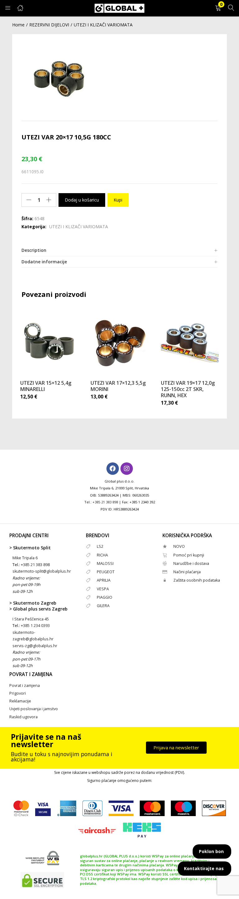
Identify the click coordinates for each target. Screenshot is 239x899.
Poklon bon (211, 851)
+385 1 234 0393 (35, 625)
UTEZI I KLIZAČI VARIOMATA (103, 25)
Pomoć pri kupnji (188, 555)
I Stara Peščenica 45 (30, 619)
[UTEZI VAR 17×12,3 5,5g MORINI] (119, 341)
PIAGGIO (104, 597)
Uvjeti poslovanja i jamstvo (33, 708)
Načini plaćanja (187, 571)
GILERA (103, 605)
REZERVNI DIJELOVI (49, 25)
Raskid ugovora (23, 717)
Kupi (118, 200)
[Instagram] (126, 468)
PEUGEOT (106, 571)
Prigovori (17, 693)
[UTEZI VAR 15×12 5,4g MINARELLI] (49, 341)
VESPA (103, 589)
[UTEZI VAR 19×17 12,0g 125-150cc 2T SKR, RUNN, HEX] (190, 341)
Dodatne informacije (44, 262)
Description (33, 250)
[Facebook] (112, 468)
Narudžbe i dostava (191, 563)
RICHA (102, 555)
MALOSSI (105, 563)
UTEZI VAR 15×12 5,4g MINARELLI (45, 386)
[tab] (119, 250)
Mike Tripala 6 (25, 558)
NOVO (179, 546)
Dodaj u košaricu (82, 200)
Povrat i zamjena (24, 685)
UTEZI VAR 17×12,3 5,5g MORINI (118, 386)
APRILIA (103, 580)
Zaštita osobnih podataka (196, 580)
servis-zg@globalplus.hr (34, 645)
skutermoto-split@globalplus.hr (41, 571)
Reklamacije (20, 701)
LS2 (100, 546)
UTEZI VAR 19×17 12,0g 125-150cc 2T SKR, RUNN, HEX (188, 389)
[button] (218, 8)
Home (18, 25)
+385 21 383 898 (105, 502)
